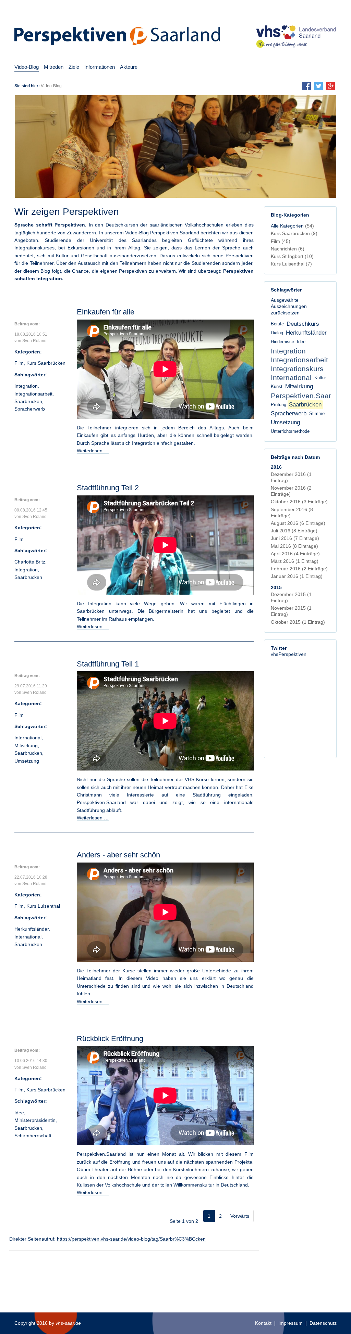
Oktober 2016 (299, 501)
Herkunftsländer (31, 929)
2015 (276, 587)
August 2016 (298, 523)
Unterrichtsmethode (290, 431)
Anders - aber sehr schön (118, 855)
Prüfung (278, 404)
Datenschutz (323, 1323)
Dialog (277, 333)
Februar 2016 (299, 568)
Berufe (277, 324)
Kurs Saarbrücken (45, 363)
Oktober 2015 (298, 622)
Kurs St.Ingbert (292, 256)
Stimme (317, 413)
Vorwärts (239, 1216)
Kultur (320, 377)
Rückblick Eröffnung (110, 1038)
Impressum (290, 1323)
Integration (26, 386)
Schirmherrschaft (32, 1135)
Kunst (276, 386)
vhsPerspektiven (288, 654)
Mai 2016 (294, 546)
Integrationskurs (297, 369)
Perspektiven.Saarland (308, 396)
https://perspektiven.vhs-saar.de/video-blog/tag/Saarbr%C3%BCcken (131, 1239)
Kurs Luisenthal (43, 906)
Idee (19, 1112)
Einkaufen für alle (105, 312)
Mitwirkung (26, 745)
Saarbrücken (28, 401)
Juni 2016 (295, 538)
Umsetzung (26, 761)
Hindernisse (282, 341)
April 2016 (295, 553)
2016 (276, 467)
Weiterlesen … (93, 450)
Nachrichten (287, 248)
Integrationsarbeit (33, 394)
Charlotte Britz (29, 562)
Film (19, 363)
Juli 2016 (294, 530)
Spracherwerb (29, 409)
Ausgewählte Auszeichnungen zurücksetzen (289, 306)
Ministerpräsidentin (35, 1120)
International (27, 737)
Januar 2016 (297, 576)
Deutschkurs (303, 324)
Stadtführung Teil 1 (108, 664)
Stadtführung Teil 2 (108, 487)
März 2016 (294, 561)
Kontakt (263, 1323)
